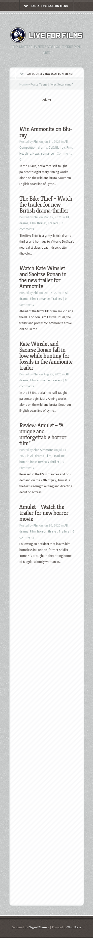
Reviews (43, 462)
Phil (35, 141)
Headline (25, 153)
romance (47, 153)
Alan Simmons (43, 450)
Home (23, 84)
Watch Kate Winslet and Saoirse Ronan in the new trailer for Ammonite (42, 277)
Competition (27, 147)
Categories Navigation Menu (50, 74)
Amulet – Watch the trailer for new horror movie (43, 513)
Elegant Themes (39, 927)
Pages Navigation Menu (49, 6)
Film (69, 147)
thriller (41, 223)
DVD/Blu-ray (57, 147)
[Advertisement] (56, 109)
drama (42, 147)
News (36, 153)
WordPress (74, 927)
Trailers (53, 223)
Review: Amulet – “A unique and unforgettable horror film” (42, 434)
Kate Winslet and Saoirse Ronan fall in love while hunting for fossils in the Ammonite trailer (45, 355)
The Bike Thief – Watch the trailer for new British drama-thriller (45, 204)
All (66, 141)
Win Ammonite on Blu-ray (45, 132)
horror (24, 462)
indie (33, 462)
